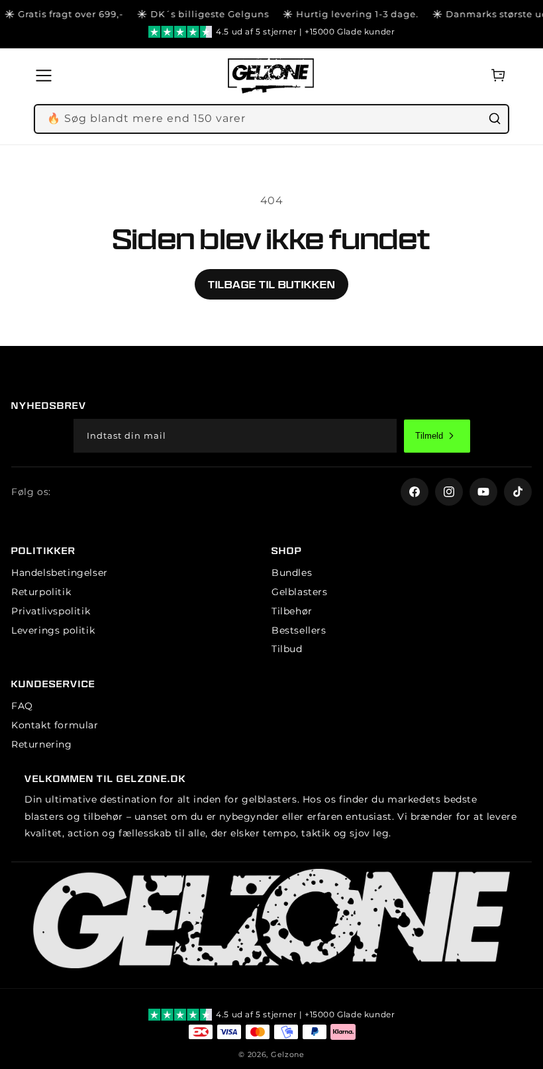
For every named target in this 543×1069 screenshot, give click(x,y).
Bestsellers (299, 630)
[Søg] (494, 118)
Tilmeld (429, 436)
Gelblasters (300, 592)
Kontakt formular (55, 725)
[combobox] (271, 119)
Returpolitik (41, 592)
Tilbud (287, 649)
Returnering (41, 744)
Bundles (292, 573)
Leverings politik (53, 630)
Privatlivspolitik (50, 611)
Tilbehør (292, 611)
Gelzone (288, 1054)
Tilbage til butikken (271, 284)
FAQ (22, 706)
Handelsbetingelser (59, 573)
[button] (47, 75)
